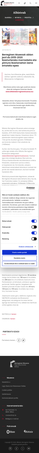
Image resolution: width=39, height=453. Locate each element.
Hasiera (8, 17)
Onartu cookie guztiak (19, 252)
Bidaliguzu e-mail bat (12, 419)
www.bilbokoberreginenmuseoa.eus (19, 92)
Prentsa (27, 17)
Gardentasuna (6, 394)
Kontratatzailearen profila (10, 398)
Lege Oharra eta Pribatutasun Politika (14, 386)
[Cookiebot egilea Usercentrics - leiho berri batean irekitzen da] (28, 188)
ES (19, 3)
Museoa (18, 17)
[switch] (34, 227)
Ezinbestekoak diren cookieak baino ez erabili (19, 263)
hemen (13, 314)
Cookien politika (7, 390)
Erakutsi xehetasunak (26, 246)
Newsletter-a (6, 382)
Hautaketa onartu (19, 258)
